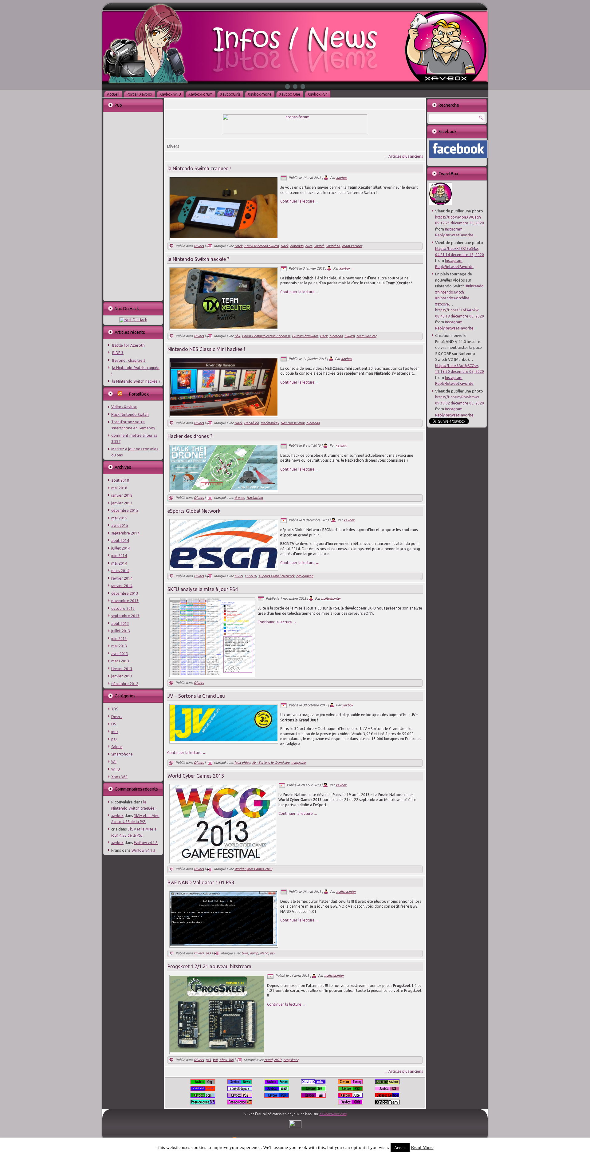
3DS (114, 709)
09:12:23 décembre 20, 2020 (459, 223)
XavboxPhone (260, 94)
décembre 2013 (124, 593)
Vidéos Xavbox (124, 407)
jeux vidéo (242, 762)
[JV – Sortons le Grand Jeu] (223, 740)
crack (238, 246)
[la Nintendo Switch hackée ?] (223, 327)
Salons (116, 747)
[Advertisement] (132, 206)
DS (113, 724)
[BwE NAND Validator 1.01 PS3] (223, 944)
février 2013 (121, 669)
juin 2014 (119, 556)
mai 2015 (119, 518)
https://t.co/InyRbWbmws (457, 397)
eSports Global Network (193, 511)
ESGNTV (251, 576)
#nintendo (475, 286)
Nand (264, 953)
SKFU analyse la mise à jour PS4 (202, 589)
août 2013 (120, 623)
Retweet (452, 235)
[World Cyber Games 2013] (223, 860)
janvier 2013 (121, 676)
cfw (237, 336)
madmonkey (270, 423)
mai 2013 (119, 646)
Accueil (113, 94)
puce (308, 246)
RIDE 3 (118, 353)
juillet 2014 (120, 548)
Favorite (466, 235)
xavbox (117, 816)
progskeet (290, 1060)
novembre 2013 (125, 601)
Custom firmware (305, 336)
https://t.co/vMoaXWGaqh (458, 217)
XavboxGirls (230, 94)
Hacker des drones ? (189, 436)
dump (254, 953)
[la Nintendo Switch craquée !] (223, 237)
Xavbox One (289, 94)
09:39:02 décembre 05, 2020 (459, 403)
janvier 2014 (121, 586)
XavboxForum (200, 94)
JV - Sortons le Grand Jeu (270, 762)
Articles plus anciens (403, 156)
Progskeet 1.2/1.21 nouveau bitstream (209, 966)
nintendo (296, 246)
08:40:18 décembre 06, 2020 (459, 316)
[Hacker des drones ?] (223, 489)
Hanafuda (251, 423)
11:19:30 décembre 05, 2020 (459, 371)
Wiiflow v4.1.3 (146, 843)
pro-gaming (304, 576)
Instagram (453, 229)
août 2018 (120, 480)
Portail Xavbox (139, 94)
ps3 (114, 739)
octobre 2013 (123, 608)
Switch (319, 246)
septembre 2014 (125, 533)
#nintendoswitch (449, 292)
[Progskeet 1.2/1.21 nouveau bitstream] (217, 1051)
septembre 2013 (125, 616)
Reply (440, 235)
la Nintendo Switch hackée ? (136, 381)
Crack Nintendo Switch (261, 246)
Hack (284, 246)
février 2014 (121, 578)
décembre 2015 (124, 510)
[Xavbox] (440, 204)
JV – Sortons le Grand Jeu (196, 696)
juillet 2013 (120, 631)
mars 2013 (120, 661)
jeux (114, 732)
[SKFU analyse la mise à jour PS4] (212, 674)
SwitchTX (333, 246)
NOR (277, 1060)
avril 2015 (119, 525)
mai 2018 (119, 488)
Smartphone (122, 754)
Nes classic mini (293, 423)
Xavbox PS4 (318, 94)
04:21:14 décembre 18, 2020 (459, 255)
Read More (422, 1147)
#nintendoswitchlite (452, 298)
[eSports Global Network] (223, 567)
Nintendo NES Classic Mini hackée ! (206, 349)
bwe (245, 953)
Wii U (115, 769)
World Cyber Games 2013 (195, 776)
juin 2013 (119, 639)
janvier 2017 (121, 503)
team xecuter (352, 246)
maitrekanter (331, 598)
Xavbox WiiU (170, 94)
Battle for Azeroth (128, 345)
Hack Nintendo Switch (130, 414)
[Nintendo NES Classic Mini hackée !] (223, 414)
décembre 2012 (124, 684)
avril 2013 (119, 654)
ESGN (238, 576)
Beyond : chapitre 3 (129, 360)
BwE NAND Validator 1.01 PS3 (200, 882)
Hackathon (254, 497)
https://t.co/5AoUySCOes (456, 366)
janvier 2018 (121, 495)
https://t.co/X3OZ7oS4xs (456, 249)
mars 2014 (120, 571)
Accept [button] (400, 1147)
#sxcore (442, 304)
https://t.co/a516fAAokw (456, 310)
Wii (113, 762)
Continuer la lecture (299, 201)
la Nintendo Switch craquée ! (199, 168)
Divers (116, 717)
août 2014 (120, 540)
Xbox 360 (119, 777)
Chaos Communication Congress (266, 336)
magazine (298, 762)
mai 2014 (119, 563)
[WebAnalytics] (295, 1127)
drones (239, 497)
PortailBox (139, 394)
